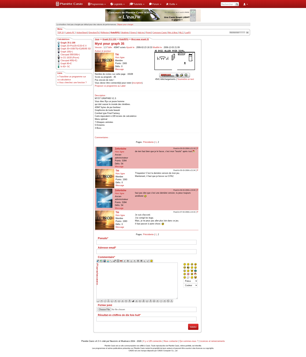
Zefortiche (120, 148)
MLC (181, 32)
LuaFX (188, 32)
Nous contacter (171, 341)
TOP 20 (60, 32)
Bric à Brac (173, 32)
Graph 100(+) (67, 51)
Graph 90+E (66, 63)
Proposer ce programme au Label (110, 86)
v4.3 (97, 341)
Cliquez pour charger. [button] (125, 24)
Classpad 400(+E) (69, 60)
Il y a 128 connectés (153, 341)
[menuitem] (96, 4)
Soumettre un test (185, 79)
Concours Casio (160, 32)
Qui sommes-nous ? (188, 341)
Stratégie (125, 32)
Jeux (97, 39)
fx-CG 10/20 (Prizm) (70, 57)
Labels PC (70, 32)
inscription (137, 83)
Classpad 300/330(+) (70, 54)
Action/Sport (81, 32)
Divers (133, 32)
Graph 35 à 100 (109, 39)
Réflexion (105, 32)
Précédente (148, 142)
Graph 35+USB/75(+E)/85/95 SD (76, 48)
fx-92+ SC (65, 66)
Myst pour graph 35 (140, 39)
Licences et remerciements (212, 341)
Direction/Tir (94, 32)
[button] (96, 4)
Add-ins (141, 32)
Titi (117, 54)
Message (119, 69)
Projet (148, 32)
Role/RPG (124, 39)
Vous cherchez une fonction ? (73, 82)
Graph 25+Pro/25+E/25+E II (74, 46)
